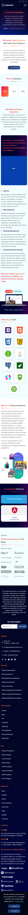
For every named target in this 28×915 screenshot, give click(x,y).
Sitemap (4, 815)
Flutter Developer (7, 766)
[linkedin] (5, 659)
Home (5, 28)
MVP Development (7, 674)
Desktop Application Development (12, 690)
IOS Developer (6, 762)
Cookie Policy (19, 901)
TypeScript (5, 726)
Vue (3, 718)
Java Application (7, 730)
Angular (4, 710)
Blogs (3, 811)
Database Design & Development (11, 694)
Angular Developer (7, 770)
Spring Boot (5, 738)
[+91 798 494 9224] (25, 1)
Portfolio (4, 795)
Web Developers (6, 755)
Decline (14, 911)
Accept (14, 906)
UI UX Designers (6, 778)
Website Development (8, 682)
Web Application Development (11, 678)
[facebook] (2, 659)
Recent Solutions (7, 803)
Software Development (8, 670)
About (3, 791)
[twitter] (14, 659)
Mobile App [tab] (18, 291)
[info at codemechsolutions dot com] (19, 1)
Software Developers (8, 751)
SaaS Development (7, 686)
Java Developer (6, 758)
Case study (5, 807)
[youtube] (8, 659)
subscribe (22, 626)
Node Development (7, 734)
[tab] (5, 91)
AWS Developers (7, 774)
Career (4, 799)
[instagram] (11, 659)
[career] (22, 1)
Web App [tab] (9, 291)
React (3, 714)
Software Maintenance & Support (11, 698)
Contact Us (14, 67)
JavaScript (5, 722)
